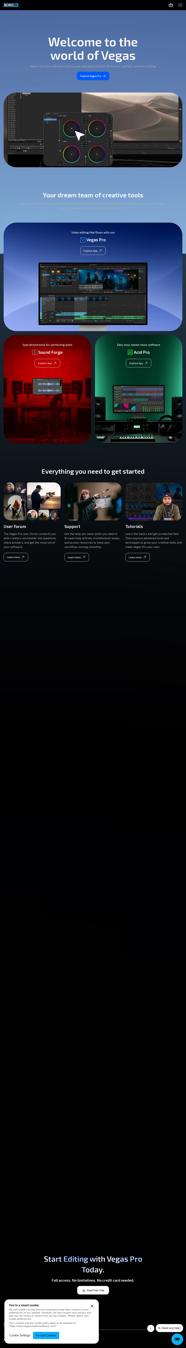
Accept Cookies (46, 1335)
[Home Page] (11, 5)
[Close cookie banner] (92, 1306)
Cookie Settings (20, 1335)
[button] (180, 5)
